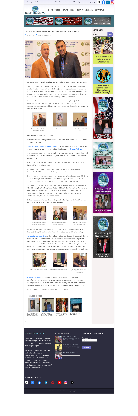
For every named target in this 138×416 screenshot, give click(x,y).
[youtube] (59, 382)
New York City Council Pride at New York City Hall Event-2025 (61, 314)
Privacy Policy (70, 391)
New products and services (36, 236)
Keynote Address (76, 149)
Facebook (103, 2)
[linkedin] (46, 382)
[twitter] (26, 382)
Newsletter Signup (57, 2)
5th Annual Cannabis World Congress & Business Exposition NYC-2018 (32, 315)
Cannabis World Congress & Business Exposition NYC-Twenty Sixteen (47, 315)
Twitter (99, 2)
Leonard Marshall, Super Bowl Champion (41, 146)
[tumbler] (32, 382)
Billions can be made (34, 277)
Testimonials (39, 2)
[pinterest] (52, 382)
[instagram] (65, 382)
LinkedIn (108, 2)
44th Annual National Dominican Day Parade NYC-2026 (71, 353)
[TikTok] (72, 382)
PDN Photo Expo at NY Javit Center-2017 (75, 313)
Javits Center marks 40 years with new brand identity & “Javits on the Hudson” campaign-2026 (71, 346)
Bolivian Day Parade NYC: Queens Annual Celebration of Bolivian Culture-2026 (71, 338)
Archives (47, 2)
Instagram (112, 2)
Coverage (68, 2)
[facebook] (39, 382)
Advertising (76, 2)
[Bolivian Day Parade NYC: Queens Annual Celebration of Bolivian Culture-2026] (58, 339)
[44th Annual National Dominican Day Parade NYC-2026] (58, 355)
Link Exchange (28, 2)
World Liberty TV (53, 391)
